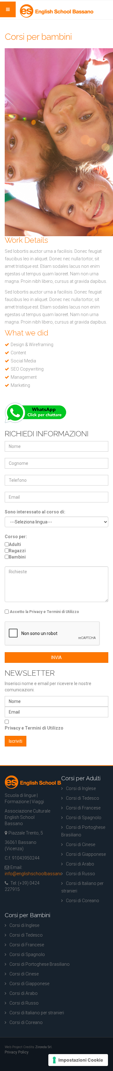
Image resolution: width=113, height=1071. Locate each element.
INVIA (56, 657)
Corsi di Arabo (80, 863)
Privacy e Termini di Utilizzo (34, 727)
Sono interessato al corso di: (35, 511)
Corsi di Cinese (80, 844)
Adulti (15, 544)
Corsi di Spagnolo (83, 817)
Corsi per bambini (38, 37)
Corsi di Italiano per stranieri (82, 887)
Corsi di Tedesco (82, 798)
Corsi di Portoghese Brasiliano (83, 831)
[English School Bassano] (57, 11)
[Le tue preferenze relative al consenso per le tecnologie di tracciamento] (78, 1060)
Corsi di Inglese (81, 788)
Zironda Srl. (43, 1047)
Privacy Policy (17, 1052)
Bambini (17, 556)
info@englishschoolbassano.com (39, 873)
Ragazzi (17, 550)
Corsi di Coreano (82, 900)
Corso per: (16, 536)
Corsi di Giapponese (86, 854)
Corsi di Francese (83, 807)
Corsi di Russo (80, 873)
